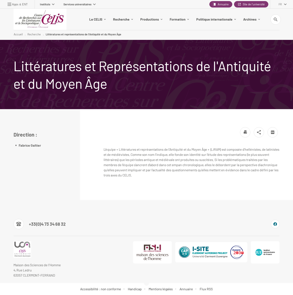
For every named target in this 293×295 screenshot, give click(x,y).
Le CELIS (95, 19)
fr (280, 4)
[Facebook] (275, 224)
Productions (149, 19)
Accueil (18, 34)
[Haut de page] (20, 282)
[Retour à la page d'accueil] (40, 19)
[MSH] (152, 252)
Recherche (121, 19)
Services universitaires (77, 4)
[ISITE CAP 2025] (211, 252)
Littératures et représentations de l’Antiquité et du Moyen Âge (83, 34)
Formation (178, 19)
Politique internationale (214, 19)
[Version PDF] (272, 132)
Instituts (45, 4)
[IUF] (265, 252)
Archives (250, 19)
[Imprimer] (245, 132)
